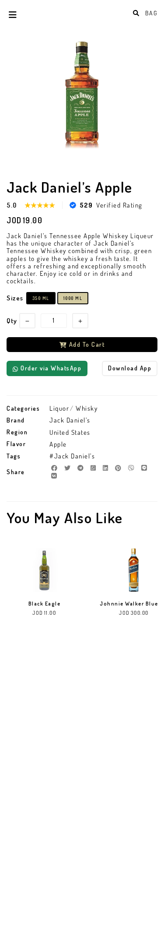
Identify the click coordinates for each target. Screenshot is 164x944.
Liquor (59, 408)
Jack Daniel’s (70, 420)
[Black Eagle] (44, 570)
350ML (40, 298)
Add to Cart (87, 344)
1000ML (73, 298)
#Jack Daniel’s (72, 456)
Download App (129, 368)
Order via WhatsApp (51, 368)
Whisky (87, 408)
